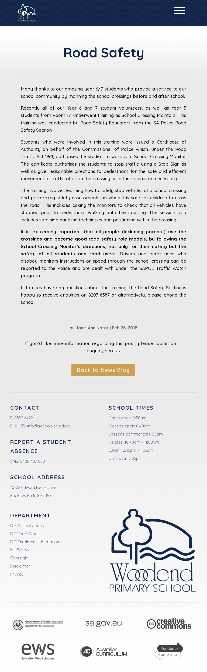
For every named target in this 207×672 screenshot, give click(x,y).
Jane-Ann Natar (92, 327)
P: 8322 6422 (21, 417)
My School (20, 549)
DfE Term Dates (25, 533)
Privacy (16, 574)
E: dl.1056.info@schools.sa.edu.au (40, 426)
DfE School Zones (27, 525)
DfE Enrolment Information (34, 541)
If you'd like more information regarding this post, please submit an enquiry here (100, 347)
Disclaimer (20, 566)
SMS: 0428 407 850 (27, 461)
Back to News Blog (103, 370)
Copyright (19, 557)
